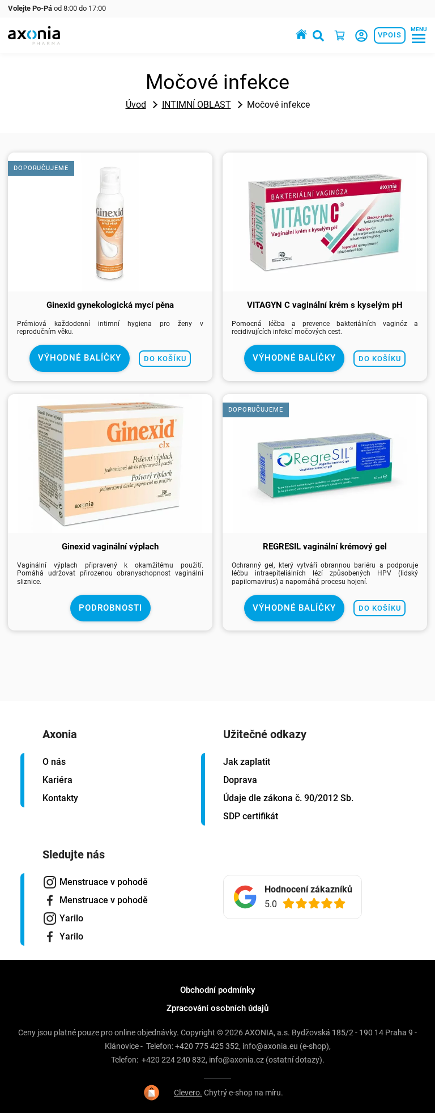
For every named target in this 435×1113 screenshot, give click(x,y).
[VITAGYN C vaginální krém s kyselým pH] (325, 286)
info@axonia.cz (236, 1059)
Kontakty (60, 798)
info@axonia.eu (270, 1046)
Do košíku (165, 358)
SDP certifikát (250, 816)
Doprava (240, 780)
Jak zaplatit (246, 761)
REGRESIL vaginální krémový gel (325, 546)
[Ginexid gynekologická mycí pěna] (110, 286)
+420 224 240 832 (174, 1059)
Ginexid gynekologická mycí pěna (110, 305)
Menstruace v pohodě (103, 882)
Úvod (136, 104)
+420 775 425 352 (207, 1046)
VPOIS (390, 35)
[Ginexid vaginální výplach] (110, 527)
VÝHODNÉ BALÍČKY (79, 358)
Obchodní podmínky (217, 990)
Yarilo (71, 918)
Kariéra (57, 780)
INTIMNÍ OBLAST (196, 104)
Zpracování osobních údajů (217, 1008)
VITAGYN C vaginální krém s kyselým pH (325, 305)
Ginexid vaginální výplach (110, 546)
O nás (54, 761)
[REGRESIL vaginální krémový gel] (325, 527)
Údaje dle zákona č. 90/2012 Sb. (288, 798)
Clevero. (188, 1092)
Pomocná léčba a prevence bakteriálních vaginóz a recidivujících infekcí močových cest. (325, 328)
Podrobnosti (110, 608)
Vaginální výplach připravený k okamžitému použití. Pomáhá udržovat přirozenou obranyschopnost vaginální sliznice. (110, 573)
